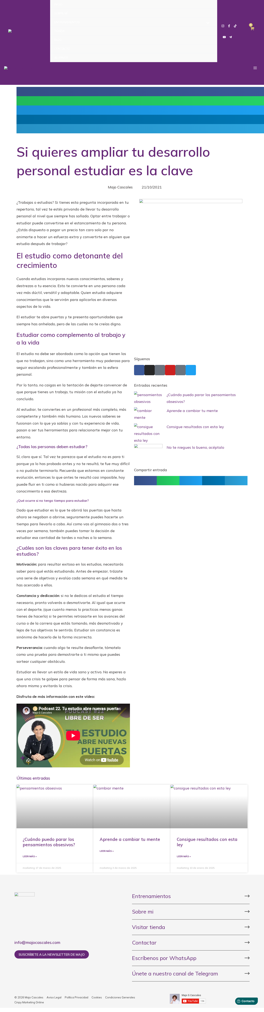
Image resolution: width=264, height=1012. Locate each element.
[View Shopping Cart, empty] (252, 31)
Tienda (59, 31)
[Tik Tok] (235, 25)
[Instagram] (222, 25)
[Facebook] (229, 25)
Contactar (144, 942)
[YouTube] (224, 37)
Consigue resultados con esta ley (195, 426)
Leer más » (30, 856)
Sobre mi (142, 911)
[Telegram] (230, 37)
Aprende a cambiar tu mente (192, 410)
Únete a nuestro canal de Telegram (175, 973)
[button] (145, 480)
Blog (58, 40)
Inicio (58, 4)
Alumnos (61, 57)
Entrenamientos (67, 22)
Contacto (62, 49)
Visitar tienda (148, 927)
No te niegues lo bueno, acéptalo (195, 447)
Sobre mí (60, 13)
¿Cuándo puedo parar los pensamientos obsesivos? (49, 842)
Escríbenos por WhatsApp (164, 958)
